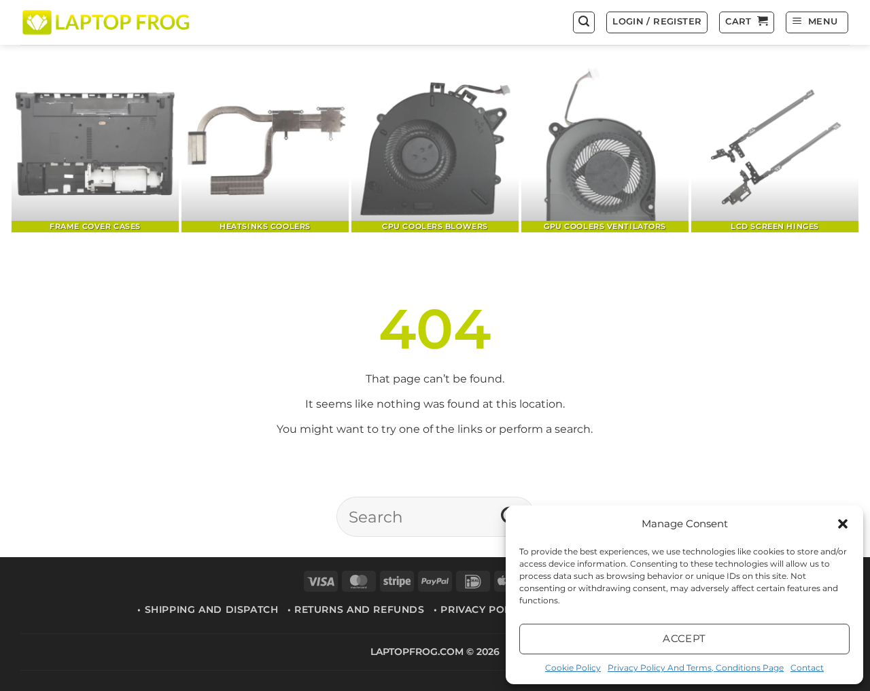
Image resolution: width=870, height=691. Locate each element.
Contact (807, 667)
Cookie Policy (573, 667)
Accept (684, 638)
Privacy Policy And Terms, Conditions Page (696, 667)
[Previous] (44, 150)
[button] (843, 524)
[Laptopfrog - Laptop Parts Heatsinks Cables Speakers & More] (107, 22)
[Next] (826, 150)
